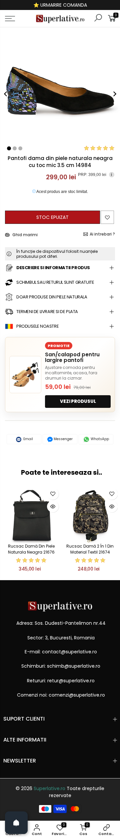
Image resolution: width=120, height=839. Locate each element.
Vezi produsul (78, 401)
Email (27, 438)
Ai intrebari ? (102, 234)
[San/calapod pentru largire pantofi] (25, 374)
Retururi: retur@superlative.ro (61, 680)
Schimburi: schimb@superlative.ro (60, 666)
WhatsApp (99, 438)
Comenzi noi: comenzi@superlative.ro (61, 695)
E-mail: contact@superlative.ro (61, 651)
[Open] (16, 822)
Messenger (63, 438)
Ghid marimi (24, 235)
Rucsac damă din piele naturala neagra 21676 (31, 549)
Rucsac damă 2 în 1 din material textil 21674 (90, 549)
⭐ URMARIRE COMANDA (60, 5)
